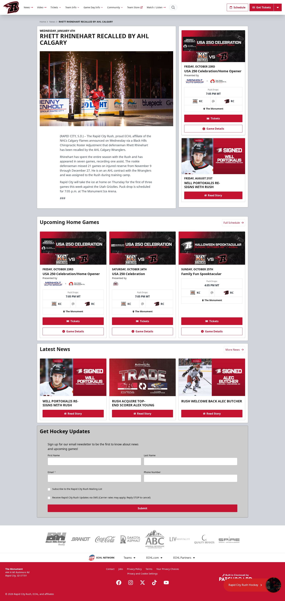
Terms (149, 569)
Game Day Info (92, 7)
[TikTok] (154, 582)
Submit (142, 508)
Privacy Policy (134, 569)
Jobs (120, 569)
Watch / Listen (154, 7)
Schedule (239, 7)
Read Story (215, 195)
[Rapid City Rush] (11, 7)
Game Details (215, 129)
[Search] (173, 7)
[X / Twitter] (142, 582)
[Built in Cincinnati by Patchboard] (235, 577)
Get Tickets (263, 7)
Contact (110, 569)
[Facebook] (118, 582)
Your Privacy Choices (167, 569)
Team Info (70, 7)
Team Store (133, 7)
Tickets (54, 7)
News (27, 7)
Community (113, 7)
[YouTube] (166, 582)
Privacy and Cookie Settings (142, 573)
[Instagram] (130, 582)
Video (40, 7)
